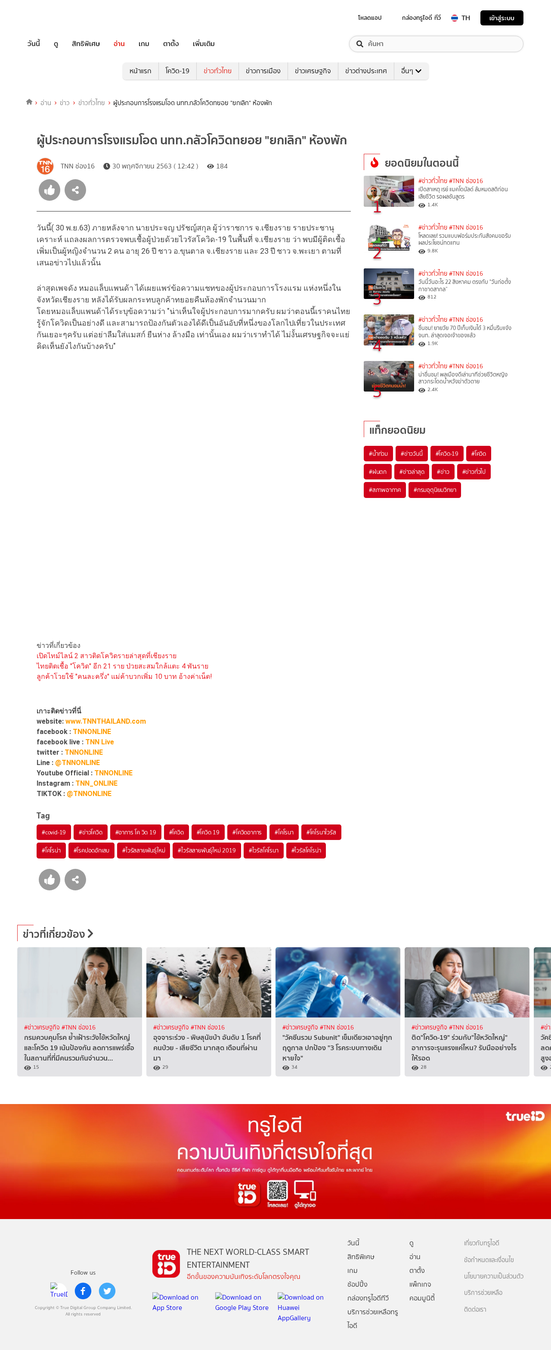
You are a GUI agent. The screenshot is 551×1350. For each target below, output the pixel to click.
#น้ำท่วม (378, 453)
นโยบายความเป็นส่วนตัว (493, 1276)
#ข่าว (443, 471)
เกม (144, 44)
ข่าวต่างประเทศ (366, 71)
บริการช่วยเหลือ (483, 1292)
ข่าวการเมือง (263, 71)
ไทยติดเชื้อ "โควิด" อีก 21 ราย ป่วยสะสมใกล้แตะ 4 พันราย (122, 666)
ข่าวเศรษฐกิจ (313, 71)
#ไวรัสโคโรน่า (306, 850)
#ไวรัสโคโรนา (264, 850)
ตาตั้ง (171, 44)
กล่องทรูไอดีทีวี (368, 1298)
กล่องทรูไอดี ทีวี (421, 17)
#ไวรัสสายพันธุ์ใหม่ (143, 850)
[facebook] (83, 1291)
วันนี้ (34, 44)
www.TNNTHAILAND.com (105, 721)
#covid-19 (54, 832)
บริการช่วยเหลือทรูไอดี (372, 1319)
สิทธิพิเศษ (86, 44)
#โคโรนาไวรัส (321, 832)
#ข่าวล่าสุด (411, 471)
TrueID (53, 17)
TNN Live (99, 742)
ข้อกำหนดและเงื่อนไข (489, 1260)
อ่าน (119, 44)
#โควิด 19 (208, 832)
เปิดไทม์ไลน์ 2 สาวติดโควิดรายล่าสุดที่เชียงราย (106, 656)
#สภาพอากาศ (385, 489)
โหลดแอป (370, 17)
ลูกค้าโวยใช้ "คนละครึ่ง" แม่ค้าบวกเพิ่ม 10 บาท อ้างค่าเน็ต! (124, 676)
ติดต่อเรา (475, 1309)
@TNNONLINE (77, 763)
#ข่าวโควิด (90, 832)
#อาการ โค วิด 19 (135, 832)
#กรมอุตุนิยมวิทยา (435, 489)
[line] (59, 1291)
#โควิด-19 (447, 453)
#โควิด (176, 832)
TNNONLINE (92, 732)
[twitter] (107, 1291)
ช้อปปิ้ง (357, 1284)
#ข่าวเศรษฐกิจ (43, 1027)
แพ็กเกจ (420, 1284)
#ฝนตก (378, 471)
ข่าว (65, 103)
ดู (56, 44)
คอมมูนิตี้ (422, 1298)
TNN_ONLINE (96, 783)
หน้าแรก (141, 71)
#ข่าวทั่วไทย (432, 181)
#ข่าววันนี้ (412, 453)
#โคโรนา (284, 832)
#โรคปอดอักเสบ (92, 850)
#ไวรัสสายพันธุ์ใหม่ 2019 (206, 850)
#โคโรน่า (51, 850)
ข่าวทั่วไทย (218, 71)
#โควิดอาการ (247, 832)
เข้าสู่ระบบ (501, 18)
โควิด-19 (177, 71)
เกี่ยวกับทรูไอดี (481, 1243)
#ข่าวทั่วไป (474, 471)
